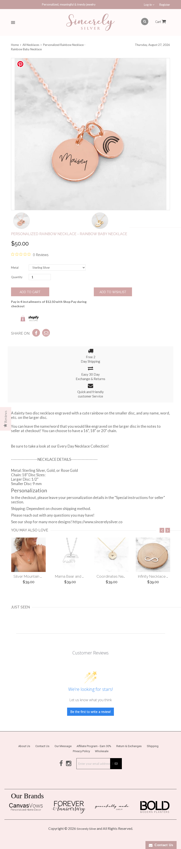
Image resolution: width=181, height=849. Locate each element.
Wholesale (101, 751)
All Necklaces (31, 45)
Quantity (17, 277)
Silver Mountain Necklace (35, 576)
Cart (158, 22)
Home (15, 45)
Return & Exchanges (129, 746)
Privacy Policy (81, 751)
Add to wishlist (113, 292)
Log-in (148, 4)
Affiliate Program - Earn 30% (94, 746)
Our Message (63, 746)
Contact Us (42, 746)
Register (164, 4)
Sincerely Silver (86, 828)
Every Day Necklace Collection (82, 446)
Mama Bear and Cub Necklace (80, 576)
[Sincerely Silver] (90, 23)
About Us (24, 746)
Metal (15, 267)
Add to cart (30, 292)
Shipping (152, 746)
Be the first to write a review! (90, 712)
